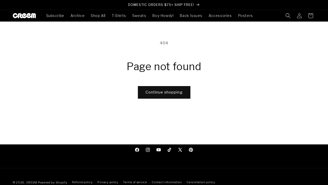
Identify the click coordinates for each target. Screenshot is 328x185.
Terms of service (135, 182)
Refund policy (82, 182)
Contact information (167, 182)
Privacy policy (107, 182)
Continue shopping (164, 92)
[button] (288, 15)
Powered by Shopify (52, 182)
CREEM (32, 182)
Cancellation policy (201, 182)
